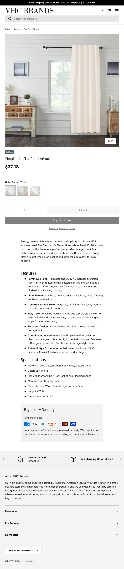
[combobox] (62, 18)
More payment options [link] (62, 228)
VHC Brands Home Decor (23, 561)
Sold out (82, 210)
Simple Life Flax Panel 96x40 (26, 29)
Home (7, 29)
